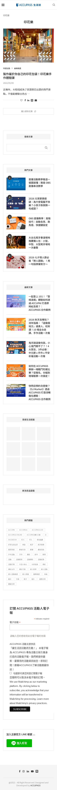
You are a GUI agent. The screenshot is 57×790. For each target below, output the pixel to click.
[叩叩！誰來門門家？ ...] (13, 464)
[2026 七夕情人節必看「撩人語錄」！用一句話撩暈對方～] (15, 262)
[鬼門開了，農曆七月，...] (43, 449)
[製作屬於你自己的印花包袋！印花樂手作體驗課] (28, 45)
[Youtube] (32, 771)
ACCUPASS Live (37, 530)
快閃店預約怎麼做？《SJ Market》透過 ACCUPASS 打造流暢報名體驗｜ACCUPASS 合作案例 (40, 392)
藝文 (9, 579)
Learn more (43, 698)
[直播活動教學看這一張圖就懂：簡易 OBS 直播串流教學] (15, 184)
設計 (33, 579)
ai (45, 535)
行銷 (17, 579)
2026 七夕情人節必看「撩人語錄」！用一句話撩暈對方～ (39, 261)
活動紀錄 (41, 559)
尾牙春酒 (41, 544)
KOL (30, 539)
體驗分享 (11, 584)
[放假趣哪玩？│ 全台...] (28, 449)
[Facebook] (19, 771)
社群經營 (35, 564)
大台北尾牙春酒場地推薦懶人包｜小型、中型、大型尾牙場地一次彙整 (39, 242)
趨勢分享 (42, 579)
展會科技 (22, 549)
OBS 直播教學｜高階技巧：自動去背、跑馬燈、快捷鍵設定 (40, 222)
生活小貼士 (23, 564)
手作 (20, 554)
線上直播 (25, 574)
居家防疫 (11, 549)
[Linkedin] (28, 771)
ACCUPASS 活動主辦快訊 (22, 644)
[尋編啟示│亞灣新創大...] (28, 433)
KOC (23, 539)
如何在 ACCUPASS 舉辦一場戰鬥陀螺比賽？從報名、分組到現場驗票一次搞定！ (39, 371)
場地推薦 (40, 539)
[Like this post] (21, 100)
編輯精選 (36, 574)
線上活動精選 (13, 574)
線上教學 (33, 569)
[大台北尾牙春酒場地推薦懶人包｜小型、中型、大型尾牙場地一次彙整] (15, 242)
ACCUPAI (11, 530)
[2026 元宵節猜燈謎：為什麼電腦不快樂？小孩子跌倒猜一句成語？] (15, 203)
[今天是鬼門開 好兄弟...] (43, 464)
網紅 (44, 564)
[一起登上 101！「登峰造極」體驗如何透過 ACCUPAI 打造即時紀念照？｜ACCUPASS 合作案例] (15, 301)
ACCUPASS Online (15, 535)
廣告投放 (41, 549)
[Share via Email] (36, 100)
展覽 (31, 549)
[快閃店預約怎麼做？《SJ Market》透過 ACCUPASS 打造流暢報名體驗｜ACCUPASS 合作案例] (15, 390)
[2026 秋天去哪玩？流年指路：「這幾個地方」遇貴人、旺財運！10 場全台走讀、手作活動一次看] (15, 324)
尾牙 (31, 544)
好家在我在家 (13, 544)
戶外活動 (11, 554)
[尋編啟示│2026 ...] (43, 433)
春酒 (44, 554)
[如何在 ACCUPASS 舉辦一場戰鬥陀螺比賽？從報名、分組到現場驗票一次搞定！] (15, 370)
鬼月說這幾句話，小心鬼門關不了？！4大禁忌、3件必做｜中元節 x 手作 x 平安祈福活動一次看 (39, 349)
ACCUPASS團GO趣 (33, 535)
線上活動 (44, 569)
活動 (9, 559)
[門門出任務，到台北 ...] (28, 464)
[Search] (53, 4)
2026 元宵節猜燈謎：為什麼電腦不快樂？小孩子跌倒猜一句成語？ (39, 203)
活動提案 (19, 559)
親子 (25, 579)
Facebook (12, 539)
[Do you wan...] (13, 449)
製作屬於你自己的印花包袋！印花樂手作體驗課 (27, 76)
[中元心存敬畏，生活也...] (13, 433)
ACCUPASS (23, 530)
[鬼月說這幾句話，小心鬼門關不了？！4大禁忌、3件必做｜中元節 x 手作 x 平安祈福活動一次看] (15, 347)
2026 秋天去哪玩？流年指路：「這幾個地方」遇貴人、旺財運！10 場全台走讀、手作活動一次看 (39, 326)
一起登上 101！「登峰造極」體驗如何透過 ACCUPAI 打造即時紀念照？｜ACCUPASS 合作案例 (40, 303)
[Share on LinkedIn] (28, 100)
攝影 (28, 554)
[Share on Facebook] (25, 100)
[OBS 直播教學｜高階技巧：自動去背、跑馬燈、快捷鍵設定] (15, 223)
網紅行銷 (22, 569)
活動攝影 (30, 559)
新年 (36, 554)
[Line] (37, 771)
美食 (45, 574)
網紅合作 (11, 569)
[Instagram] (23, 771)
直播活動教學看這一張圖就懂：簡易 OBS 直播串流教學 (40, 183)
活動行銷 (11, 564)
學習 (23, 544)
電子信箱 (15, 622)
